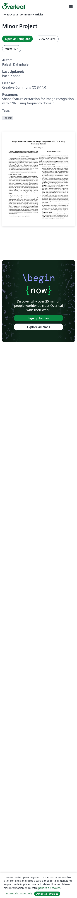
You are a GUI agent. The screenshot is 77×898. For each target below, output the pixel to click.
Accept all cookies (47, 893)
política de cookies (49, 888)
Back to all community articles (23, 14)
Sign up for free (38, 318)
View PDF (11, 49)
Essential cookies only (19, 893)
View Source (47, 39)
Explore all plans (38, 327)
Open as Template (17, 39)
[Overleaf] (13, 6)
